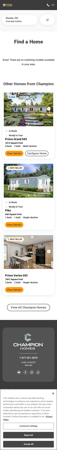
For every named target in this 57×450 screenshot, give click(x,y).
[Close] (53, 393)
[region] (28, 419)
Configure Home (37, 153)
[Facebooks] (25, 372)
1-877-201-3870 (28, 357)
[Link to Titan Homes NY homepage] (8, 5)
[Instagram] (32, 372)
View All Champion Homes (28, 308)
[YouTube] (19, 372)
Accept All (28, 444)
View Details (14, 153)
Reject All (28, 435)
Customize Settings (28, 426)
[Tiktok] (38, 372)
